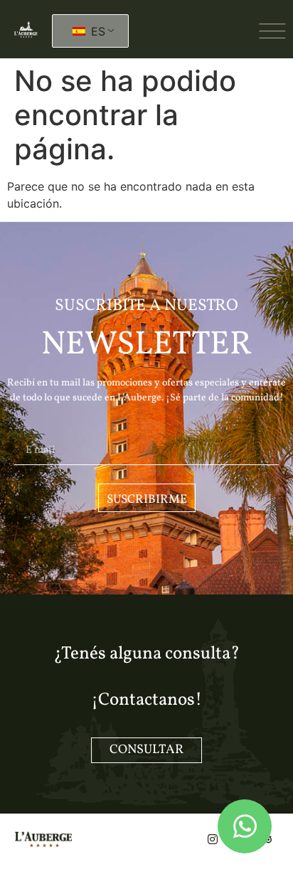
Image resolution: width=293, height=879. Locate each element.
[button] (272, 30)
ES (96, 31)
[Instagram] (212, 839)
